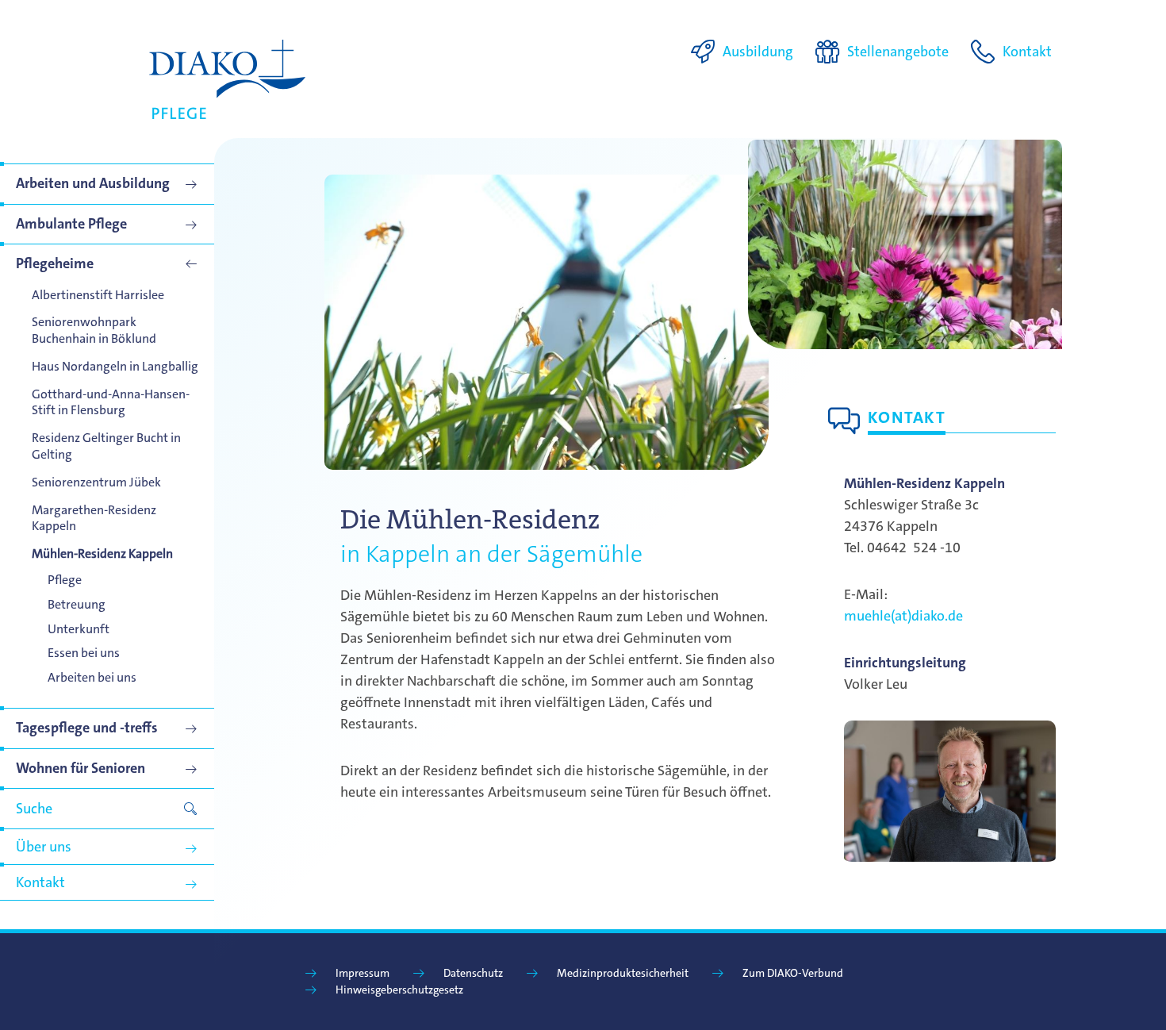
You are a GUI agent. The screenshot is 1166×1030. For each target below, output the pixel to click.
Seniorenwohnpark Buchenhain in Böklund (94, 330)
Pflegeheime (55, 263)
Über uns (43, 846)
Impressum (362, 973)
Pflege (65, 579)
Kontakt (40, 882)
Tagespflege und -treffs (87, 727)
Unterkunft (78, 629)
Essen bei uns (84, 652)
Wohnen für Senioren (80, 768)
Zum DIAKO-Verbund (792, 973)
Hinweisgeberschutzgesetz (399, 989)
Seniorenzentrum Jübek (96, 482)
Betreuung (76, 604)
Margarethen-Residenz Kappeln (94, 518)
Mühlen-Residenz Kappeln (102, 553)
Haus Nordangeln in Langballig (115, 366)
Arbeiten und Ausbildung (93, 183)
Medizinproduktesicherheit (622, 973)
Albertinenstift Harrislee (98, 294)
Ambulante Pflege (71, 223)
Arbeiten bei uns (92, 677)
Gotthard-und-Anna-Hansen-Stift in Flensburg (111, 402)
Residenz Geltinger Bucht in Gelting (106, 446)
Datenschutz (473, 973)
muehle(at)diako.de (903, 615)
